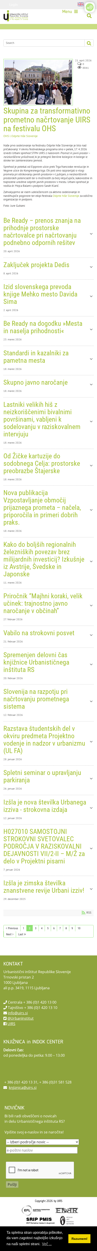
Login (13, 4)
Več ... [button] (47, 1244)
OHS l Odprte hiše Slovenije (20, 136)
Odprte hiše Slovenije (66, 196)
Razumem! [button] (80, 1238)
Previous (13, 928)
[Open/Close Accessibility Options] (90, 7)
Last (20, 934)
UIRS (11, 1023)
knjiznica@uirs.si (23, 1087)
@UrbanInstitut (20, 1018)
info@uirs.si (18, 1013)
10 (79, 928)
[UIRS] (16, 15)
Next (9, 934)
